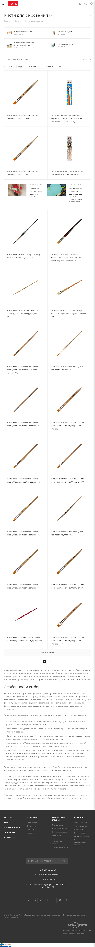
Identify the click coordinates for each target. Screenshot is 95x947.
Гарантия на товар (82, 836)
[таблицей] (90, 59)
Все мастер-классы (60, 847)
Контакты (9, 837)
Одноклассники (47, 900)
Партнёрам (10, 832)
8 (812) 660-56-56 (48, 870)
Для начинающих (59, 832)
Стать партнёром (34, 826)
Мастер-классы (12, 827)
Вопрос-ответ (80, 833)
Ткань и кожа (57, 825)
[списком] (86, 59)
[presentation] (3, 194)
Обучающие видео (82, 822)
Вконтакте (28, 900)
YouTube (41, 900)
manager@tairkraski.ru (49, 874)
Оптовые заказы (81, 826)
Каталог (8, 817)
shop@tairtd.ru (49, 879)
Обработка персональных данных (80, 842)
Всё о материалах (59, 828)
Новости (30, 833)
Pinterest (66, 900)
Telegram (35, 900)
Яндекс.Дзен (60, 900)
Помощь (78, 817)
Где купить (78, 829)
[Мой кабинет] (91, 4)
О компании (32, 822)
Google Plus (54, 900)
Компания (32, 817)
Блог (6, 822)
